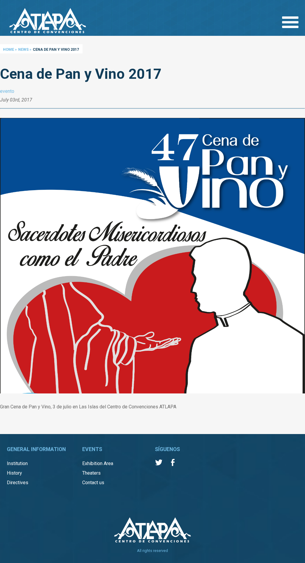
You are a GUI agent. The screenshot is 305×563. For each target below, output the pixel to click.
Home (8, 49)
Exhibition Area (97, 463)
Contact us (93, 482)
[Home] (47, 21)
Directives (17, 482)
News (23, 49)
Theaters (91, 473)
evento (7, 91)
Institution (17, 463)
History (14, 473)
